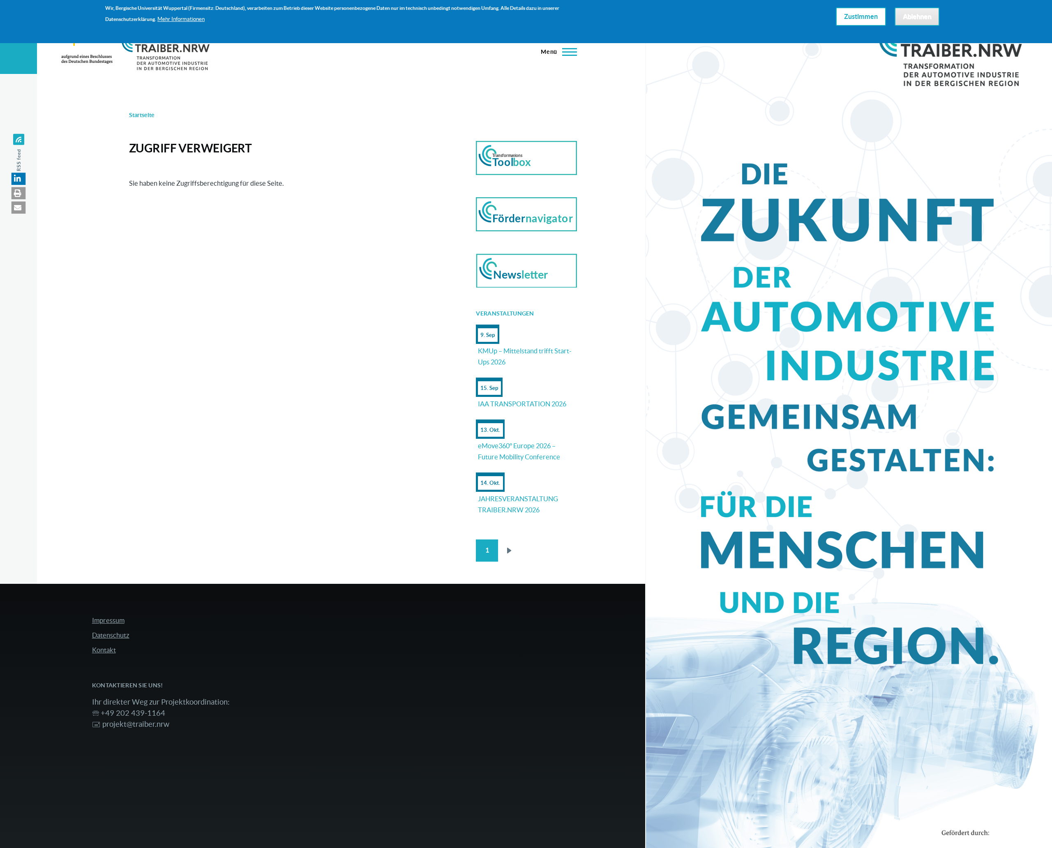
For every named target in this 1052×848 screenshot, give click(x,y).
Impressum (108, 620)
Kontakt (104, 650)
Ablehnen (917, 17)
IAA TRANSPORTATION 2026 (522, 404)
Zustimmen (861, 17)
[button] (19, 179)
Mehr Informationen (181, 19)
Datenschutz (110, 635)
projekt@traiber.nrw (135, 724)
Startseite (142, 115)
